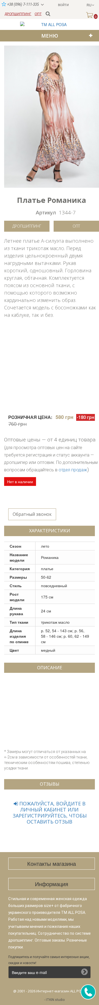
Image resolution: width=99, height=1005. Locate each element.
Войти (63, 4)
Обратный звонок (32, 514)
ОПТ (38, 13)
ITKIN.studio (55, 1000)
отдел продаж (73, 469)
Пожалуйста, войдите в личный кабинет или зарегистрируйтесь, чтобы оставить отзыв (50, 812)
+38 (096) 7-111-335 (22, 4)
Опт (76, 226)
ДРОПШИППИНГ (18, 13)
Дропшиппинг (26, 226)
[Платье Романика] (51, 117)
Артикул (46, 212)
